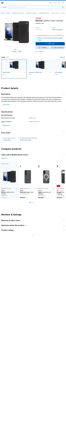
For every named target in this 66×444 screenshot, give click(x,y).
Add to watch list (58, 47)
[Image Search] (63, 7)
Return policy (7, 140)
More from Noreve (57, 28)
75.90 (38, 18)
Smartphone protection (31, 13)
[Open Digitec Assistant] (59, 2)
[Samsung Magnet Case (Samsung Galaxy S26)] (28, 180)
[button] (50, 36)
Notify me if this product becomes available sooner (50, 39)
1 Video (19, 51)
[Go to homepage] (2, 3)
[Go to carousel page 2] (31, 202)
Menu (4, 7)
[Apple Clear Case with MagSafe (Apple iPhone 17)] (46, 180)
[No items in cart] (63, 2)
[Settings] (50, 2)
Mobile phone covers (44, 13)
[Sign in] (54, 2)
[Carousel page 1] (30, 202)
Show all (62, 57)
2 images (14, 51)
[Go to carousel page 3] (32, 202)
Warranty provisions (25, 140)
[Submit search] (10, 7)
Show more (6, 104)
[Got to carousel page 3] (17, 49)
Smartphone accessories (18, 13)
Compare (43, 47)
